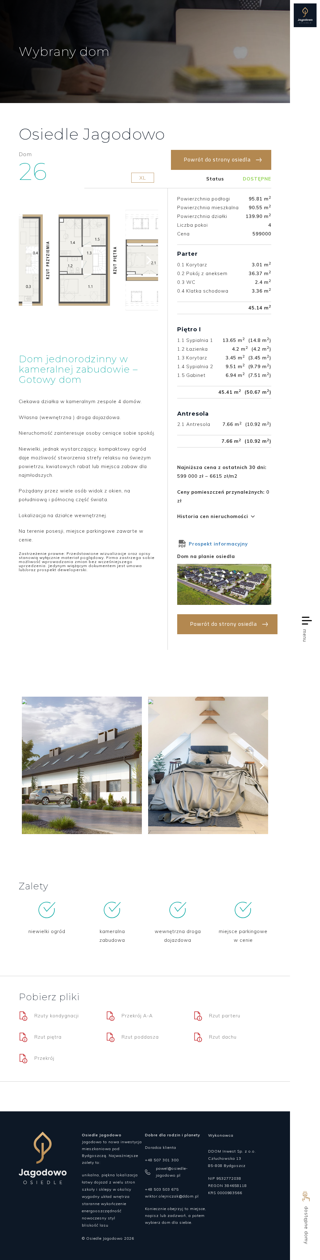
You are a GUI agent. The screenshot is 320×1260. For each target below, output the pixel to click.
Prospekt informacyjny (217, 544)
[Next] (148, 260)
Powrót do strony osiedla (217, 159)
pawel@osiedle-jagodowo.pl (172, 1172)
